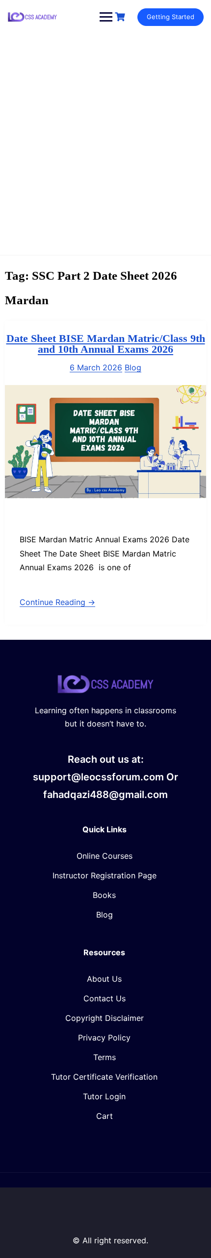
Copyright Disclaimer (104, 1018)
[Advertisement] (105, 144)
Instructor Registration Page (105, 875)
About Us (104, 979)
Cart (104, 1116)
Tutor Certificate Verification (104, 1077)
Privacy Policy (104, 1037)
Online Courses (104, 856)
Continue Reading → (57, 602)
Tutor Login (104, 1096)
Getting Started (170, 17)
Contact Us (104, 998)
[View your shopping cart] (121, 17)
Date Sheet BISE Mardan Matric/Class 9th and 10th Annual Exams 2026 (105, 343)
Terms (104, 1057)
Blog (133, 367)
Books (104, 895)
